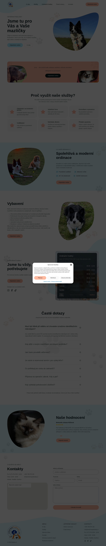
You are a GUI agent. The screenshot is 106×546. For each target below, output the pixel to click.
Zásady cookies (47, 281)
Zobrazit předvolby (66, 277)
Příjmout (40, 277)
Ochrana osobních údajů (56, 281)
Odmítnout (53, 277)
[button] (71, 265)
